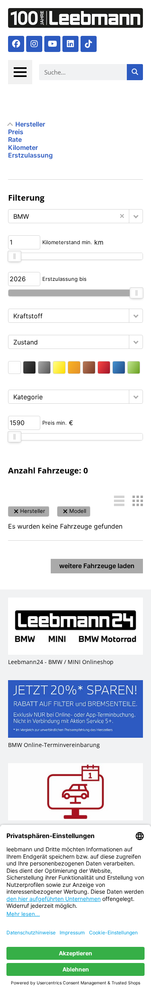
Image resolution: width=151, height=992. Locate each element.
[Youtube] (52, 44)
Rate (15, 139)
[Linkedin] (70, 44)
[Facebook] (16, 44)
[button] (136, 216)
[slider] (14, 256)
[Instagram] (34, 44)
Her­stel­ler (30, 124)
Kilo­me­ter (23, 147)
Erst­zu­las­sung (30, 155)
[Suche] (135, 72)
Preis (15, 132)
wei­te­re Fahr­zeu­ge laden (96, 566)
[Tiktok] (89, 44)
